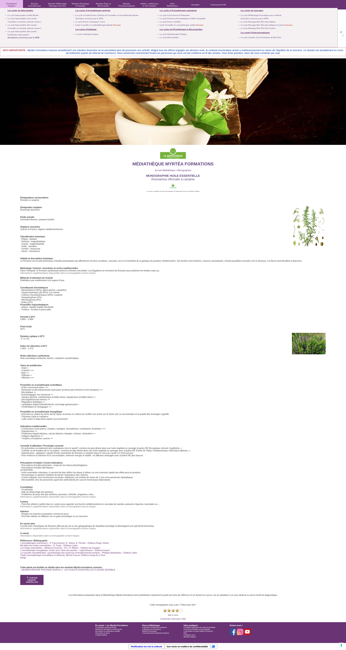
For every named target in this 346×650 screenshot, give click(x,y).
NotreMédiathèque (172, 5)
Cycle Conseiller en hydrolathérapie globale (98, 25)
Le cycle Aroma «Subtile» (170, 22)
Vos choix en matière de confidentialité (187, 646)
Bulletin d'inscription (149, 631)
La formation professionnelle (105, 627)
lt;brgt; (23, 557)
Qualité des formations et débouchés (108, 629)
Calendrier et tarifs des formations (154, 627)
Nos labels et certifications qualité (107, 631)
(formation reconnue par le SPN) (89, 18)
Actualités (195, 5)
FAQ (185, 633)
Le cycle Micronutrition (169, 37)
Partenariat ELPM (218, 5)
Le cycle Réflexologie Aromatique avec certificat (261, 15)
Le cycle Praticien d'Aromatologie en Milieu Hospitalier (183, 18)
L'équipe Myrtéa (101, 635)
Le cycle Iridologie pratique (86, 34)
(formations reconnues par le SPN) (23, 37)
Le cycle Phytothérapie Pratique (173, 34)
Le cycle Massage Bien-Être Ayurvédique (258, 22)
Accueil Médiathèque (165, 170)
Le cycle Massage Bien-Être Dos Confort (258, 28)
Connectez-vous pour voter (173, 619)
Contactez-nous (189, 635)
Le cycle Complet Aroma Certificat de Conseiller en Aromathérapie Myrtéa (106, 15)
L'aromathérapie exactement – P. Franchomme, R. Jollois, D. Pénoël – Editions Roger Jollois (64, 543)
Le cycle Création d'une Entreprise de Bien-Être (261, 37)
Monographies (184, 170)
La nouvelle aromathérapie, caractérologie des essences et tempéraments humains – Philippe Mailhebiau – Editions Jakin (78, 553)
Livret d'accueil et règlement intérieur (155, 633)
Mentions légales (190, 637)
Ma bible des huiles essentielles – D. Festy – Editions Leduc (49, 545)
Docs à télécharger (151, 625)
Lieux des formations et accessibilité (197, 629)
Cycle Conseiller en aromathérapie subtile (182, 25)
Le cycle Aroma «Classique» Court (90, 22)
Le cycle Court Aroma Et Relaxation (175, 15)
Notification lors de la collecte (146, 646)
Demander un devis (102, 633)
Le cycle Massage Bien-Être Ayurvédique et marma (267, 25)
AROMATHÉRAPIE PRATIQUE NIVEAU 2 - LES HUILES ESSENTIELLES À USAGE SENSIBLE (68, 570)
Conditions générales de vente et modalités (199, 627)
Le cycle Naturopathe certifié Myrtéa (23, 15)
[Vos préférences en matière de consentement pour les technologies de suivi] (341, 645)
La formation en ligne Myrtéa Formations (198, 631)
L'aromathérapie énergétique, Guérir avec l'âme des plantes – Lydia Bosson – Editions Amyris (65, 550)
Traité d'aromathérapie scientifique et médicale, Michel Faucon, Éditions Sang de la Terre (62, 555)
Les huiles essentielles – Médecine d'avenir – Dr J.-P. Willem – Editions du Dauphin (60, 548)
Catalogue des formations (151, 629)
